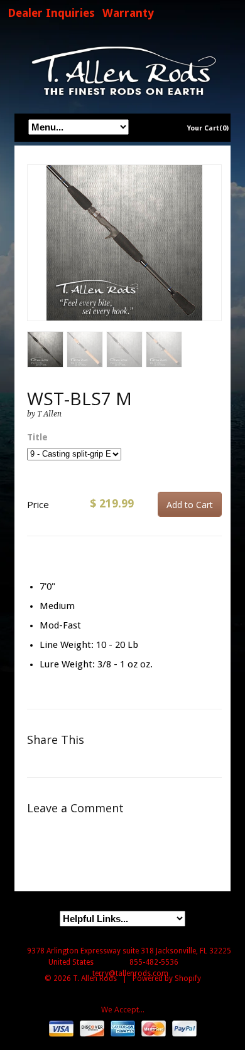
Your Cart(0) (208, 128)
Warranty (128, 12)
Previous (37, 256)
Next (212, 256)
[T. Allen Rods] (122, 70)
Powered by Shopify (167, 978)
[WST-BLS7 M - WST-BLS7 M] (124, 243)
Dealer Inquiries (51, 12)
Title (37, 437)
